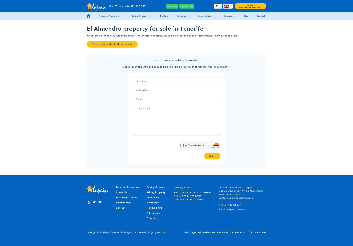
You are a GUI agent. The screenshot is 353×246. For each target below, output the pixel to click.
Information (204, 16)
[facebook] (89, 202)
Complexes (260, 232)
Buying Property (156, 187)
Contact (260, 16)
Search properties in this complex (112, 44)
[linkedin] (99, 202)
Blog (246, 16)
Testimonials (123, 202)
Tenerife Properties (109, 16)
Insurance (152, 218)
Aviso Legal (190, 232)
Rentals (164, 16)
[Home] (96, 6)
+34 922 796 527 (127, 6)
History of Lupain (126, 197)
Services (228, 16)
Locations (248, 232)
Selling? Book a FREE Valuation (250, 6)
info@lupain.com (235, 209)
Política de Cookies (232, 232)
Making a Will (154, 207)
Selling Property (140, 16)
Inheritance (153, 213)
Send (212, 156)
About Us (181, 16)
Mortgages (152, 202)
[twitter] (94, 202)
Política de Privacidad (209, 232)
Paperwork (152, 197)
